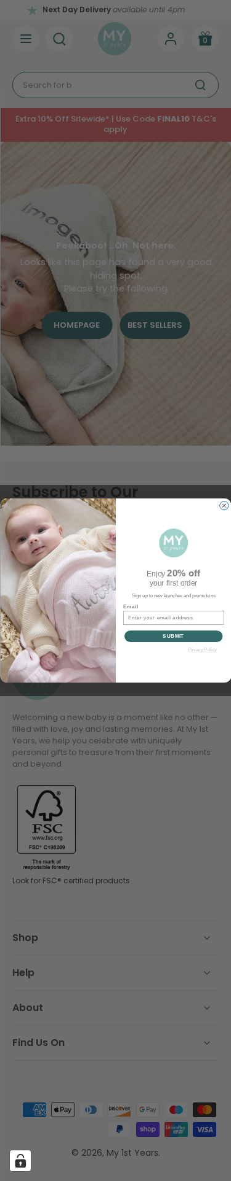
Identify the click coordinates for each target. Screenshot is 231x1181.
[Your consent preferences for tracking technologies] (20, 1160)
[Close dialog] (223, 505)
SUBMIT (173, 635)
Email (130, 606)
